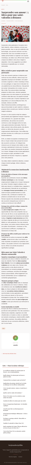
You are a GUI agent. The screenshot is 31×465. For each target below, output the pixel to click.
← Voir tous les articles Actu (8, 353)
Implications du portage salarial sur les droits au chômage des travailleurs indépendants (14, 384)
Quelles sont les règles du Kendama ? (12, 393)
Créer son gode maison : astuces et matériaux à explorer (15, 388)
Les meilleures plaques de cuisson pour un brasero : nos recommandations (14, 371)
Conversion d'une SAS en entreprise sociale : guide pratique (14, 431)
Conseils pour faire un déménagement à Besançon (13, 409)
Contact (20, 456)
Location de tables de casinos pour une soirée (14, 401)
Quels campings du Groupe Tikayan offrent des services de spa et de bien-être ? (15, 427)
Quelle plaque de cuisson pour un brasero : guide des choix (14, 376)
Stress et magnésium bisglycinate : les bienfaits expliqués (15, 404)
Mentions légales (13, 456)
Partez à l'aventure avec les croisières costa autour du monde (14, 396)
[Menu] (28, 1)
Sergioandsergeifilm (15, 445)
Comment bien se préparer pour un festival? (14, 380)
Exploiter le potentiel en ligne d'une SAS (13, 423)
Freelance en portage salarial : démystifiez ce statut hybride (14, 419)
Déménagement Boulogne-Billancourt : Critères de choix (15, 414)
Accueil (3, 5)
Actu (7, 5)
